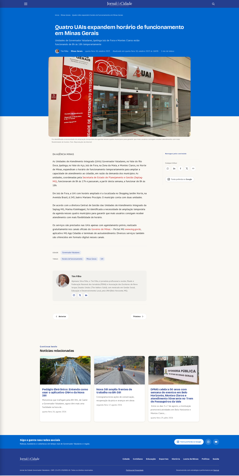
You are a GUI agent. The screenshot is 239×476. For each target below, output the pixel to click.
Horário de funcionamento (72, 259)
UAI (102, 259)
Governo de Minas (101, 229)
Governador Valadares (71, 252)
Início (57, 15)
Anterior (62, 316)
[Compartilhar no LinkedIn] (174, 168)
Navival (216, 470)
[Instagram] (74, 295)
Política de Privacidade (134, 470)
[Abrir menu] (25, 3)
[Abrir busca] (213, 3)
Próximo (137, 316)
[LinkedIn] (86, 295)
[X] (80, 295)
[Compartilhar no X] (186, 168)
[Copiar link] (193, 168)
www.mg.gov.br (133, 229)
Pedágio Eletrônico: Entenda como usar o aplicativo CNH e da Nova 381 (65, 392)
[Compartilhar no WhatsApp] (167, 168)
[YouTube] (216, 442)
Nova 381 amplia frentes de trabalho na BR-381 (114, 391)
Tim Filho (64, 51)
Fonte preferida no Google (190, 442)
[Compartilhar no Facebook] (180, 168)
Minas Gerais (66, 15)
